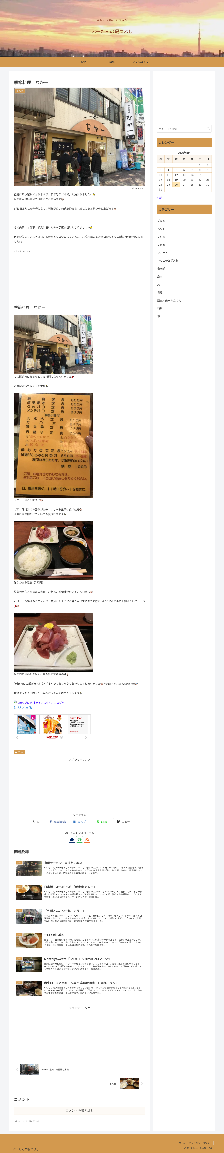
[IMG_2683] (53, 642)
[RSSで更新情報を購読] (87, 839)
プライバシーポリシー (200, 1143)
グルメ (21, 752)
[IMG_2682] (53, 550)
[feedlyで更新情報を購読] (79, 839)
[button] (123, 821)
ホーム (182, 1143)
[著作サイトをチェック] (72, 839)
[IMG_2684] (53, 445)
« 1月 (160, 197)
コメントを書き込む (80, 1110)
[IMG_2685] (53, 344)
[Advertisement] (79, 276)
